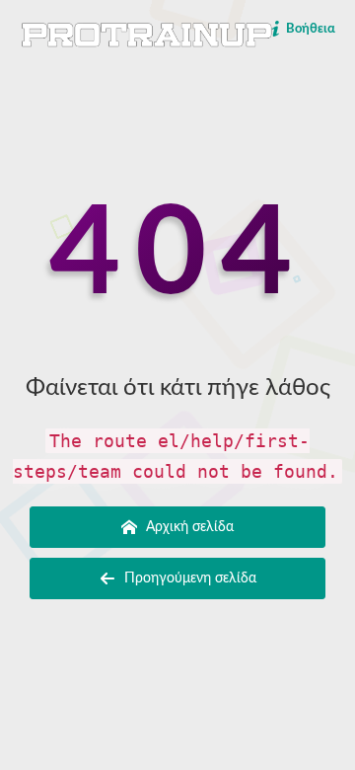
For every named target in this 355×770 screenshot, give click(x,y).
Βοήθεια (309, 29)
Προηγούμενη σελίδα (188, 578)
